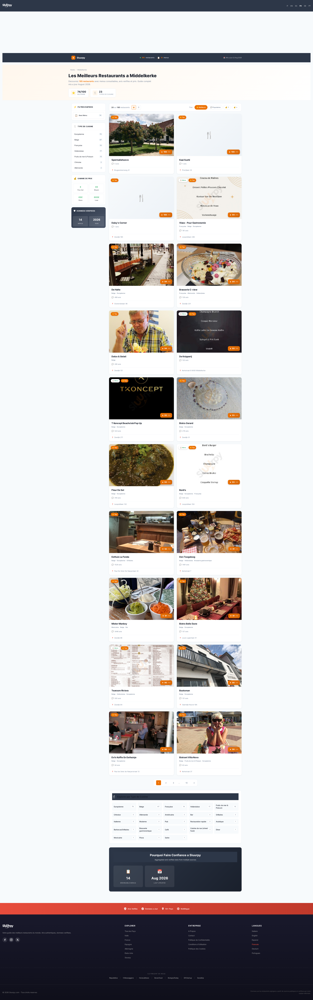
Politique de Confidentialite (199, 940)
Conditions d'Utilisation (197, 944)
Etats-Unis (129, 953)
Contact (191, 936)
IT (287, 6)
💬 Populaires (215, 107)
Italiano (255, 931)
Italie (127, 936)
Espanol (255, 940)
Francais (255, 944)
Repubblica (113, 978)
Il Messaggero (128, 978)
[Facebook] (4, 939)
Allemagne (129, 949)
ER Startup (188, 978)
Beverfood (158, 978)
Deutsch (255, 949)
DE (305, 6)
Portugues (256, 953)
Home (72, 70)
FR (301, 6)
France (127, 940)
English (254, 936)
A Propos (192, 931)
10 (187, 783)
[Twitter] (17, 939)
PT (310, 6)
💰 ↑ (227, 107)
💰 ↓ (235, 107)
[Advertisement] (156, 31)
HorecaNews (144, 978)
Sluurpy (128, 958)
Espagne (128, 944)
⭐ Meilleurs (201, 107)
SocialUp (200, 978)
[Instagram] (11, 939)
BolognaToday (173, 978)
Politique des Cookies (196, 949)
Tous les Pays (130, 931)
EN (292, 6)
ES (296, 6)
